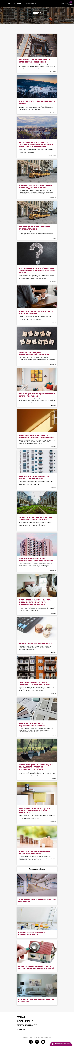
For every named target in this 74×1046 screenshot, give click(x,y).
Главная (21, 1017)
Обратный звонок (31, 3)
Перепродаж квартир (27, 1025)
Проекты (21, 1029)
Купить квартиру (25, 1021)
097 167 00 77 (18, 3)
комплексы (64, 3)
